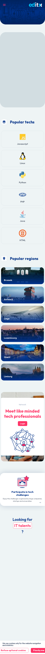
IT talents (22, 525)
